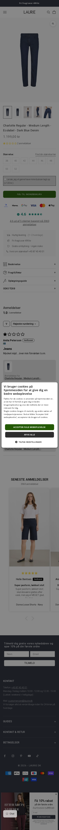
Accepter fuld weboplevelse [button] (29, 427)
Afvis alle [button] (29, 434)
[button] (29, 442)
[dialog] (29, 415)
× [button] (54, 385)
